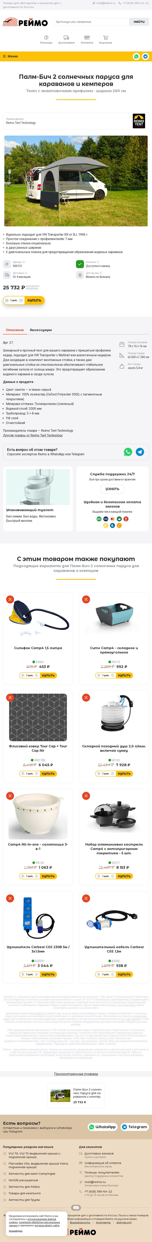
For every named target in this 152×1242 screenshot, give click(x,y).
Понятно (16, 1231)
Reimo (25, 22)
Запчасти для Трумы (24, 1200)
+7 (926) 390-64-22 (136, 3)
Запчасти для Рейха (24, 1187)
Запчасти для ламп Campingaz (32, 1173)
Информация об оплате (103, 1164)
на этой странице (131, 1019)
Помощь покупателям (104, 1174)
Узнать (112, 489)
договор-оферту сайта (46, 1225)
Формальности (80, 1222)
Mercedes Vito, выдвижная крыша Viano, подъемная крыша (39, 1165)
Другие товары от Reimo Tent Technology (33, 435)
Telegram (145, 56)
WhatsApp (136, 56)
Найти (139, 22)
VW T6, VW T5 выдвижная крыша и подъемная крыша (34, 1155)
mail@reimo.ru (106, 3)
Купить (34, 300)
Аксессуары (41, 330)
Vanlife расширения (23, 1180)
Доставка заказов (99, 1155)
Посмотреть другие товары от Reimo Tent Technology (76, 121)
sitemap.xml (124, 1222)
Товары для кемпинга (25, 1193)
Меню (12, 56)
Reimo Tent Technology (123, 1005)
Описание (15, 330)
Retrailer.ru (76, 1208)
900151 (41, 1013)
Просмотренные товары (76, 1074)
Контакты (103, 1222)
